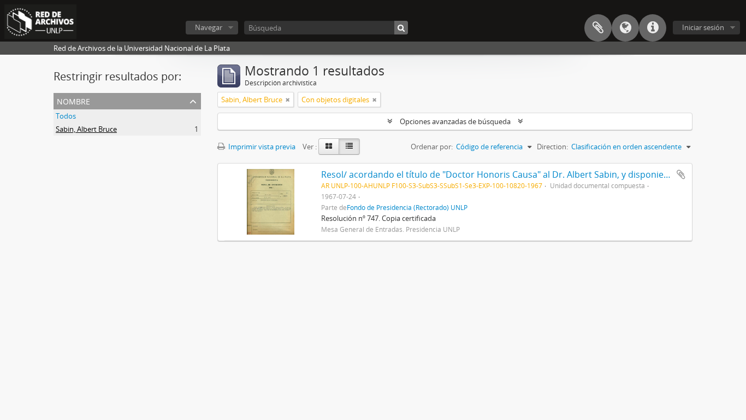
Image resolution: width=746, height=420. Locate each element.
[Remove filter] (288, 99)
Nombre (73, 100)
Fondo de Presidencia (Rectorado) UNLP (407, 207)
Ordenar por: (432, 146)
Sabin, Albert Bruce (86, 129)
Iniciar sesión (703, 27)
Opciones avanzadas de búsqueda (455, 121)
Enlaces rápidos (652, 28)
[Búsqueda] (401, 27)
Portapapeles (598, 28)
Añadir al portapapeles (681, 174)
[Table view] (349, 146)
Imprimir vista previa (261, 146)
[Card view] (328, 146)
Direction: (552, 146)
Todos (66, 116)
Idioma (625, 28)
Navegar (208, 27)
